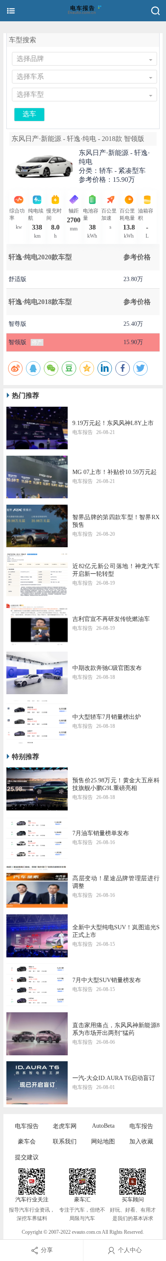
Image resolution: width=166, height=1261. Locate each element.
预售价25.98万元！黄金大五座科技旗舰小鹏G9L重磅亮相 (116, 784)
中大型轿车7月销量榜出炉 (106, 717)
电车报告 (27, 1126)
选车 (29, 114)
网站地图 (103, 1141)
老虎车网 (65, 1126)
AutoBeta (103, 1126)
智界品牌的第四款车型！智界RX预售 (116, 521)
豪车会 (27, 1141)
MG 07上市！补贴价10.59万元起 (114, 472)
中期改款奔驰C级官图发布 (107, 668)
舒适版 (17, 279)
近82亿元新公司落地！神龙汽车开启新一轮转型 (116, 570)
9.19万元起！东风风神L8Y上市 (113, 423)
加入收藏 (141, 1141)
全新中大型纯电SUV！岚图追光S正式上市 (116, 931)
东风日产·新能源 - (114, 157)
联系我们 (65, 1141)
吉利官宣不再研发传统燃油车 (111, 619)
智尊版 (17, 324)
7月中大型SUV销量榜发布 (106, 980)
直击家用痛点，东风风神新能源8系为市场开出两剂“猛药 (116, 1029)
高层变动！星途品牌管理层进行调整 (116, 882)
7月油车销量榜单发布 (100, 833)
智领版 (17, 342)
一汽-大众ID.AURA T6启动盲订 (113, 1078)
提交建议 (27, 1157)
